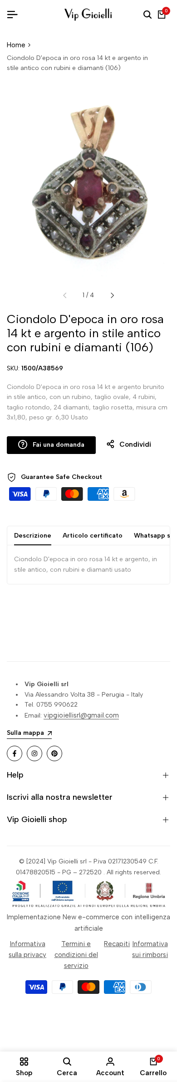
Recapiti (117, 944)
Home (16, 45)
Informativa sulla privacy (27, 949)
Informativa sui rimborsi (150, 949)
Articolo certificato (93, 535)
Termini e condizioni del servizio (76, 955)
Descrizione (32, 535)
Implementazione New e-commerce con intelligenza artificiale (88, 922)
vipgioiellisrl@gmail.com (81, 715)
